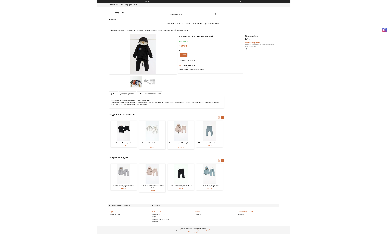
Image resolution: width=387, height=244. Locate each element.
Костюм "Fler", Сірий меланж (123, 186)
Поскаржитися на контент (188, 230)
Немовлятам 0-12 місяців (135, 30)
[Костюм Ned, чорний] (124, 131)
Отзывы (157, 205)
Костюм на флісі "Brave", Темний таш (181, 144)
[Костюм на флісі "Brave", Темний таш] (181, 131)
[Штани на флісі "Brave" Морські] (209, 131)
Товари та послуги (119, 30)
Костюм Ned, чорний (123, 143)
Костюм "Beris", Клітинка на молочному (152, 144)
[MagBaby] (119, 12)
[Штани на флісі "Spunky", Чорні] (181, 174)
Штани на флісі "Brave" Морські (209, 143)
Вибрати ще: (187, 61)
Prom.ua (203, 228)
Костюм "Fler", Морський (209, 186)
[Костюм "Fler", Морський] (209, 174)
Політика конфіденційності (205, 230)
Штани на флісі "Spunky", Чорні (181, 186)
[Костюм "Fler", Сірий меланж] (124, 174)
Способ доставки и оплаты (120, 205)
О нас (188, 24)
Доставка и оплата (213, 24)
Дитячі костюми (160, 30)
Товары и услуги (173, 23)
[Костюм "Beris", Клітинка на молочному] (152, 131)
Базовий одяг (149, 30)
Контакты (197, 24)
